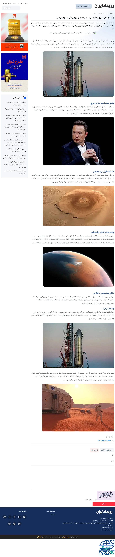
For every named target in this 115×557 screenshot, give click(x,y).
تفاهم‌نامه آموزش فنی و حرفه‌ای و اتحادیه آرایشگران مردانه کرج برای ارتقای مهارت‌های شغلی (15, 127)
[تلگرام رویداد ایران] (14, 517)
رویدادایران (65, 537)
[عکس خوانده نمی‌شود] (106, 500)
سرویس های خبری (82, 6)
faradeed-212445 (104, 440)
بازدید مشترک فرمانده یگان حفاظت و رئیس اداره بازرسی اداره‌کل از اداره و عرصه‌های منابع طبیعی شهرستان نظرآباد (15, 142)
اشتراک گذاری (105, 450)
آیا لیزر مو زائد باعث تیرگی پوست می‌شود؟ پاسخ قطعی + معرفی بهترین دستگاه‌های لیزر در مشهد (16, 118)
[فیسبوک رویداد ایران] (24, 517)
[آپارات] (4, 517)
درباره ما (26, 3)
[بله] (14, 523)
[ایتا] (19, 523)
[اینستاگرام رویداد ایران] (19, 517)
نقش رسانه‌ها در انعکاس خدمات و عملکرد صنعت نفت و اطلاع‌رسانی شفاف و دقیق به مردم (15, 164)
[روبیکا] (9, 523)
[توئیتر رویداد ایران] (9, 517)
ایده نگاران (40, 537)
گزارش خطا (94, 450)
